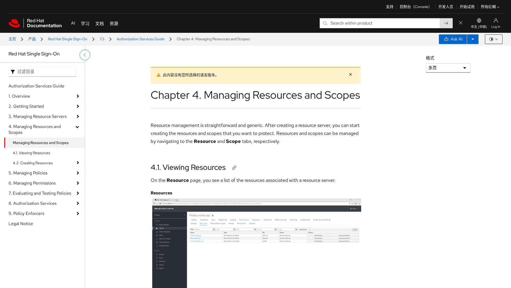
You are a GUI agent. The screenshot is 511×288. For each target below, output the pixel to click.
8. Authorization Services (32, 203)
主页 (12, 39)
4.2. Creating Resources (33, 163)
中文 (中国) (479, 27)
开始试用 (467, 6)
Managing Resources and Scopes (41, 142)
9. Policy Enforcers (26, 213)
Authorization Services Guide (140, 39)
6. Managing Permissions (32, 183)
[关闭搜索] (460, 23)
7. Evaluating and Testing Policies (40, 193)
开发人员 (445, 6)
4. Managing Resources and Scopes (35, 129)
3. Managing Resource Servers (38, 116)
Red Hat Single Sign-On (67, 39)
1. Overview (19, 96)
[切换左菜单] (85, 55)
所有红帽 (488, 6)
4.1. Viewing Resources (31, 152)
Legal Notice (21, 223)
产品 (32, 39)
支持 (389, 6)
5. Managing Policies (28, 173)
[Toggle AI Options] (473, 39)
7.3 (102, 39)
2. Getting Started (26, 106)
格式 (430, 58)
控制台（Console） (416, 6)
